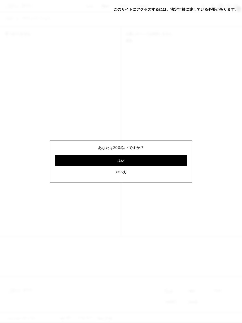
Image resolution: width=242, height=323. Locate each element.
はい (121, 160)
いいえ (121, 172)
